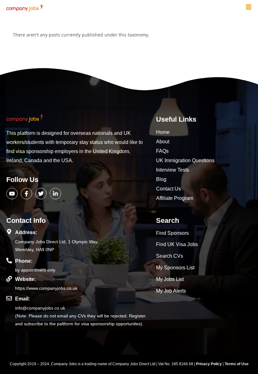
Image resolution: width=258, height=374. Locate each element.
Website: (25, 279)
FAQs (162, 151)
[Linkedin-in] (55, 193)
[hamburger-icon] (248, 7)
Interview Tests (172, 170)
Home (163, 132)
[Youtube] (12, 193)
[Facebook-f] (26, 193)
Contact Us (168, 188)
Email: (22, 298)
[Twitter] (41, 193)
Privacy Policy (209, 364)
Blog (161, 179)
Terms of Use (237, 364)
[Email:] (9, 298)
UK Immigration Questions (185, 160)
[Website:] (9, 279)
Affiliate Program (174, 198)
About (162, 141)
